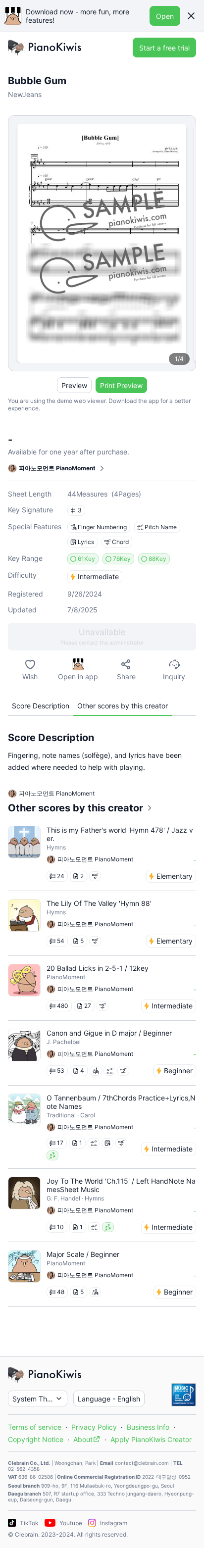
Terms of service (34, 1427)
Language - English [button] (109, 1399)
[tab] (40, 706)
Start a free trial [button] (164, 48)
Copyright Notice (35, 1439)
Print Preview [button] (121, 385)
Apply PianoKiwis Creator (151, 1439)
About (83, 1439)
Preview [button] (74, 385)
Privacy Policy (94, 1427)
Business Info (148, 1427)
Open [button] (165, 16)
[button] (191, 16)
